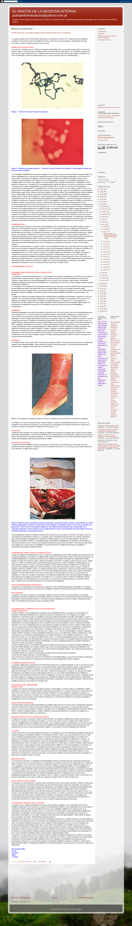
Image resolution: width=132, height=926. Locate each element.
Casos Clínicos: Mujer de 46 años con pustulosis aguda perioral (108, 430)
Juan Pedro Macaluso (107, 137)
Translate (112, 182)
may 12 (105, 254)
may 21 (105, 244)
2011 (101, 303)
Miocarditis (101, 33)
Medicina (113, 369)
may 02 (105, 269)
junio (103, 221)
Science (113, 400)
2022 (101, 199)
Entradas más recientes (21, 898)
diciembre (105, 206)
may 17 (105, 249)
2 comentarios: (42, 861)
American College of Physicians (114, 325)
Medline (113, 371)
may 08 (105, 259)
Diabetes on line (116, 349)
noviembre (105, 209)
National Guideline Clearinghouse (115, 380)
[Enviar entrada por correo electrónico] (49, 861)
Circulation (114, 344)
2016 (101, 291)
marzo (104, 275)
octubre (104, 211)
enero (104, 280)
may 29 (105, 226)
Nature (113, 384)
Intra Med (114, 358)
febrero (104, 278)
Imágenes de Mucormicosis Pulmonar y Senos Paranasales (107, 435)
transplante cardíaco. (104, 40)
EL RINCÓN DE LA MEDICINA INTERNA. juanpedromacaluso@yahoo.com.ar (44, 13)
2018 (101, 286)
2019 (101, 283)
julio (103, 219)
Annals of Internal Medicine (113, 331)
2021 (101, 202)
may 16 (105, 252)
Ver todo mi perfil (103, 140)
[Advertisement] (52, 880)
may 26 (105, 241)
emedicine (114, 351)
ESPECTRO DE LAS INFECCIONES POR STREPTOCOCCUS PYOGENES (41, 33)
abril (103, 272)
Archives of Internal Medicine (114, 336)
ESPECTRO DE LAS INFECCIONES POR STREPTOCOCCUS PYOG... (110, 236)
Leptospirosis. (102, 31)
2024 (101, 194)
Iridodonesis (101, 440)
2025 (101, 191)
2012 (101, 301)
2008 (101, 311)
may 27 (105, 231)
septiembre (105, 214)
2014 (101, 296)
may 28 (105, 229)
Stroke (113, 407)
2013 (101, 298)
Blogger (79, 909)
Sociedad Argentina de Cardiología (115, 404)
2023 (101, 196)
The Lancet (114, 409)
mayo (103, 224)
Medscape (114, 373)
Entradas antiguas (86, 898)
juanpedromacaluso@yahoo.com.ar (109, 107)
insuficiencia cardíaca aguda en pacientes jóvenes (107, 36)
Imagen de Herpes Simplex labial (108, 425)
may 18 (105, 246)
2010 (101, 306)
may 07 (105, 262)
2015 (101, 293)
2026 (101, 189)
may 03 (105, 267)
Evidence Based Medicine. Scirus (116, 354)
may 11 (105, 257)
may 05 (105, 264)
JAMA (112, 360)
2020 (101, 204)
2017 (101, 288)
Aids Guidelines (115, 322)
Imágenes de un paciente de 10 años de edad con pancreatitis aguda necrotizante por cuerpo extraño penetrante (109, 446)
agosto (104, 216)
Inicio (55, 898)
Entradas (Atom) (25, 901)
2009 (101, 309)
